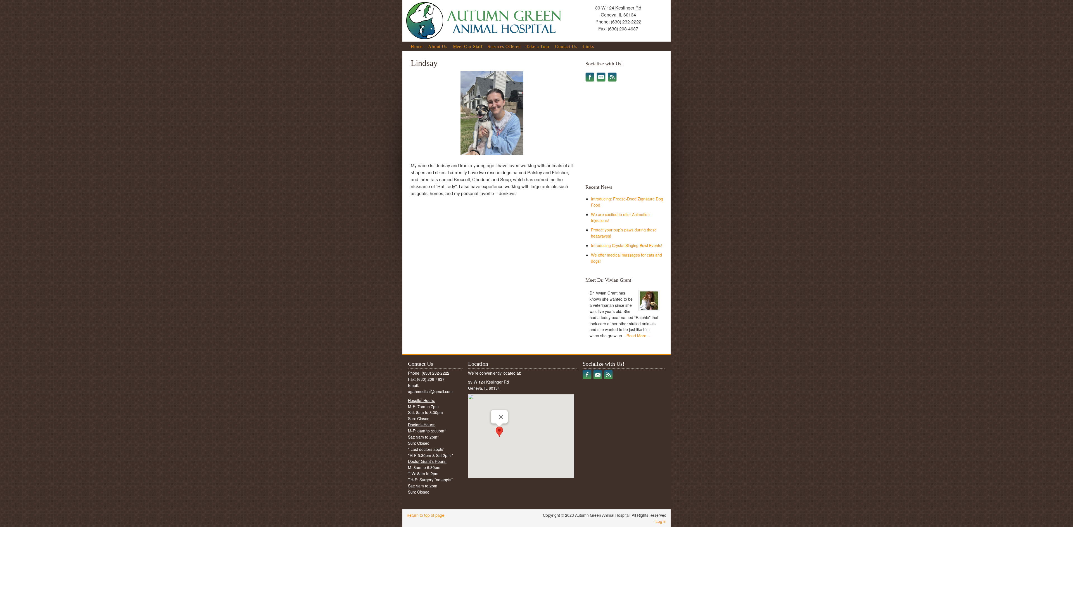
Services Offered (504, 47)
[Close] (501, 416)
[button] (499, 432)
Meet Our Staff (468, 47)
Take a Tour (538, 46)
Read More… (638, 335)
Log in (661, 521)
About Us (437, 46)
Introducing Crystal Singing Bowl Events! (626, 245)
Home (416, 46)
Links (588, 46)
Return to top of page (425, 515)
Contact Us (566, 46)
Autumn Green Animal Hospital (465, 15)
